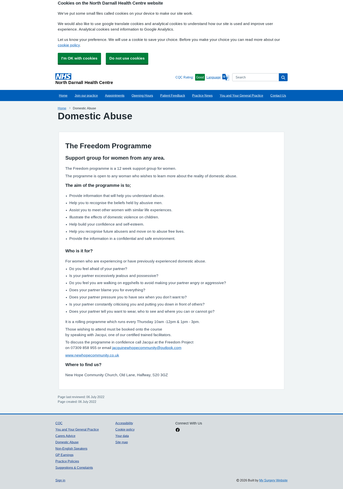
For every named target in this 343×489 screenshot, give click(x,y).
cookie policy (69, 45)
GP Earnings (64, 454)
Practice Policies (67, 461)
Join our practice (86, 95)
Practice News (202, 95)
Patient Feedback (172, 95)
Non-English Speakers (71, 448)
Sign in (60, 480)
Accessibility (124, 423)
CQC (59, 423)
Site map (121, 442)
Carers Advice (65, 435)
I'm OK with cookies (79, 58)
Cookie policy (125, 429)
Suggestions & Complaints (74, 467)
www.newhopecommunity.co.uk (92, 355)
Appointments (114, 95)
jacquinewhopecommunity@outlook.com (146, 348)
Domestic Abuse (67, 442)
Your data (122, 435)
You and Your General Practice (241, 95)
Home (63, 95)
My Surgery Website (273, 480)
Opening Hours (142, 95)
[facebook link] (177, 430)
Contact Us (278, 95)
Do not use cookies (127, 58)
